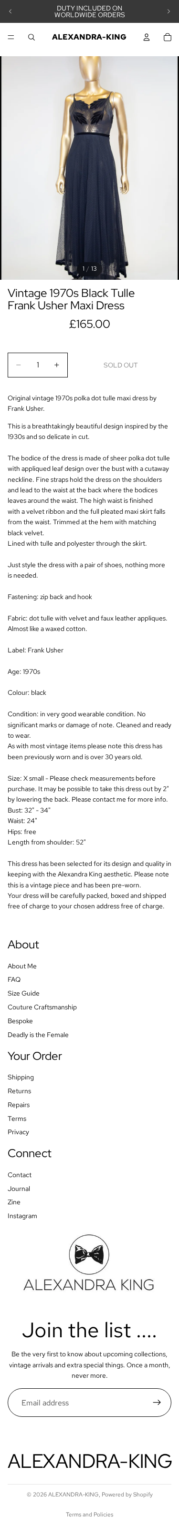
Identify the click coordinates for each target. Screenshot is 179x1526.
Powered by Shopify (127, 1494)
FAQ (14, 979)
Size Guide (24, 993)
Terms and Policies (89, 1514)
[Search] (31, 37)
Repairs (19, 1104)
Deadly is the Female (38, 1034)
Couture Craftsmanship (42, 1007)
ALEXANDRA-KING (73, 1494)
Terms (17, 1118)
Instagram (22, 1215)
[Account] (146, 37)
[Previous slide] (10, 11)
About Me (22, 965)
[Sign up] (157, 1403)
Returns (19, 1091)
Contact (20, 1174)
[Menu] (11, 37)
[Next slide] (168, 11)
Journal (19, 1188)
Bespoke (20, 1020)
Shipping (21, 1077)
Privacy (18, 1132)
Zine (14, 1202)
